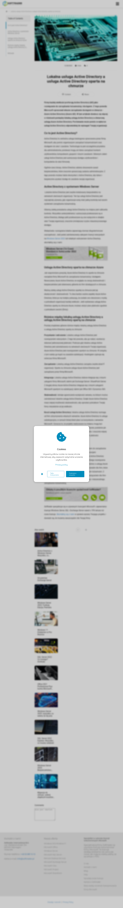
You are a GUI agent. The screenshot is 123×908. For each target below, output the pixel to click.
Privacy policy (61, 464)
